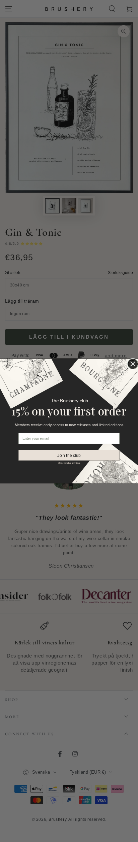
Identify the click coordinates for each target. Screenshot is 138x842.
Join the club (68, 455)
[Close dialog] (133, 364)
